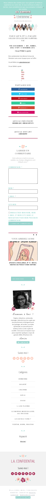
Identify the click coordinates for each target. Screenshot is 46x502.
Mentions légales (27, 495)
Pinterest (23, 98)
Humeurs (23, 379)
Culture (23, 390)
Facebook (23, 89)
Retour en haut (22, 497)
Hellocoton (23, 112)
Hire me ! (23, 441)
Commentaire (15, 167)
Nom (11, 188)
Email (24, 103)
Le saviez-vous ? (23, 419)
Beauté (23, 384)
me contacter (23, 342)
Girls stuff (14, 48)
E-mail (12, 196)
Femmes (33, 46)
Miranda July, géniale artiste (23, 122)
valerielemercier (24, 62)
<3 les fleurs (23, 406)
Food (23, 400)
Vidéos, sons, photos (23, 424)
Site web (12, 204)
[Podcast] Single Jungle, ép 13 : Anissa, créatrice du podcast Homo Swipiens (23, 264)
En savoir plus (25, 12)
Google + (23, 108)
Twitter (24, 94)
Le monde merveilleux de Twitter (23, 412)
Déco (22, 395)
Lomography (23, 133)
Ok (17, 12)
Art (27, 46)
